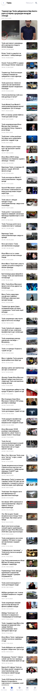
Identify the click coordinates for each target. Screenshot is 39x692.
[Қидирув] (36, 3)
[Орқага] (3, 3)
